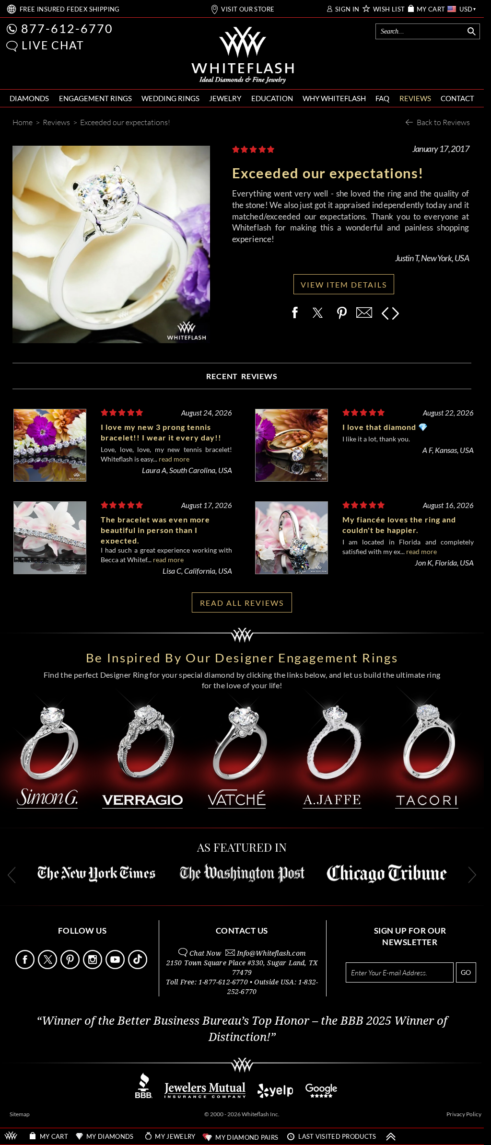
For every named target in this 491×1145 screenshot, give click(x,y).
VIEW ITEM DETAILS (344, 284)
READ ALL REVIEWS (242, 602)
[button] (12, 46)
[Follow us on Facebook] (25, 966)
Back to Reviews (443, 122)
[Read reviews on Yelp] (275, 1095)
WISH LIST (389, 9)
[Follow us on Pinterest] (71, 966)
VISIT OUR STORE (247, 9)
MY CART (431, 9)
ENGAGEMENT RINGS (95, 98)
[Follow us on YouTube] (116, 966)
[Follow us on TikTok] (138, 966)
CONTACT (457, 98)
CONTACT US (242, 930)
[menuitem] (29, 98)
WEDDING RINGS (170, 98)
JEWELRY (225, 98)
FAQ (382, 98)
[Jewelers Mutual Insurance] (205, 1095)
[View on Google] (322, 1095)
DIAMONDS (29, 98)
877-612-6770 (67, 28)
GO (466, 972)
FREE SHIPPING (70, 9)
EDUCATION (272, 98)
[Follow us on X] (48, 966)
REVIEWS (415, 98)
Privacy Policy (463, 1114)
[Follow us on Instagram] (93, 966)
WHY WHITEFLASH (334, 98)
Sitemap (20, 1114)
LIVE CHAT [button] (53, 45)
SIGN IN (347, 9)
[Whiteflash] (242, 55)
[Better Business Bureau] (143, 1095)
